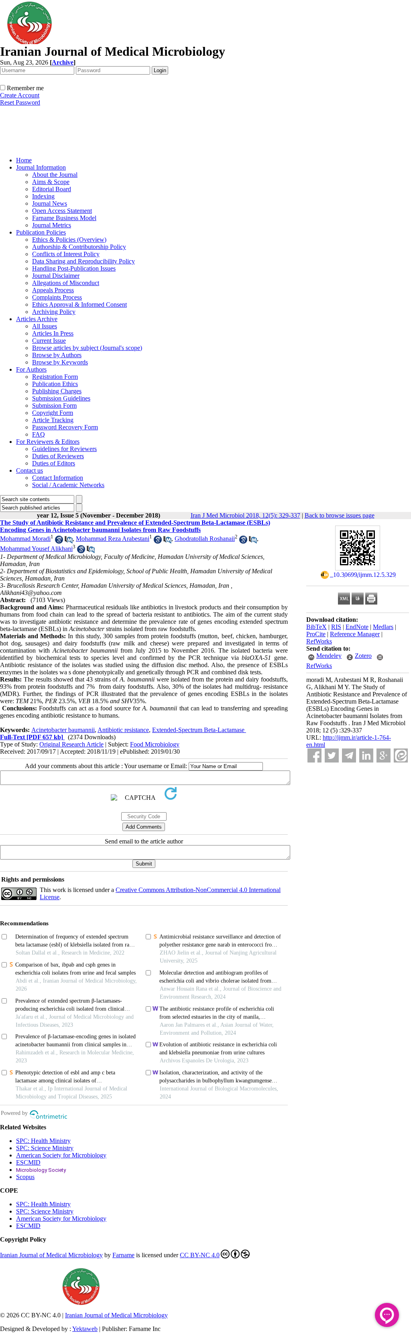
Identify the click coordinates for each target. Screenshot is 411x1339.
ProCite (316, 634)
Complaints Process (57, 297)
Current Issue (49, 340)
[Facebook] (314, 755)
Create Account (19, 95)
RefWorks (319, 641)
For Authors (31, 369)
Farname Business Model (64, 217)
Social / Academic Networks (68, 484)
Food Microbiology (154, 744)
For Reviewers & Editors (47, 441)
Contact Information (57, 477)
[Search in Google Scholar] (59, 541)
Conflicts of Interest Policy (66, 254)
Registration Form (55, 376)
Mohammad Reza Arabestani (112, 538)
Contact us (29, 470)
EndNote (357, 626)
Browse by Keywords (60, 362)
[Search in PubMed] (69, 541)
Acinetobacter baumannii (63, 729)
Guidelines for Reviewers (64, 448)
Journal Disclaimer (55, 275)
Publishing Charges (56, 391)
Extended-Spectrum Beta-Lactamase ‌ (199, 729)
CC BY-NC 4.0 (200, 1255)
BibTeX (316, 626)
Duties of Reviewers (58, 456)
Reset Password (20, 102)
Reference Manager (355, 634)
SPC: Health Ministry (43, 1140)
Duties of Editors (53, 463)
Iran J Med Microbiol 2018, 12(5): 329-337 (245, 515)
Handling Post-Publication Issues (74, 268)
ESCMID (28, 1162)
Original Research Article (71, 744)
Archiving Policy (53, 311)
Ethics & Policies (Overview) (69, 239)
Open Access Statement (62, 210)
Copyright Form (52, 412)
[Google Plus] (383, 755)
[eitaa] (401, 755)
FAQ (38, 434)
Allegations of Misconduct (65, 282)
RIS (336, 626)
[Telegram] (349, 755)
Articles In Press (52, 333)
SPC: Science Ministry (44, 1148)
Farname (123, 1255)
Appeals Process (53, 290)
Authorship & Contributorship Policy (79, 246)
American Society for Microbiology (61, 1155)
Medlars (383, 626)
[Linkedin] (366, 755)
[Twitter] (332, 755)
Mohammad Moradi (25, 538)
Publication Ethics (55, 383)
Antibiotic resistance (123, 729)
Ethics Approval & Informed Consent (79, 304)
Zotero (363, 655)
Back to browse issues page (339, 515)
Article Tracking (52, 420)
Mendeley (329, 655)
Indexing (43, 196)
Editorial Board (51, 189)
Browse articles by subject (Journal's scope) (87, 347)
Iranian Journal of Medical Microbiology (51, 1255)
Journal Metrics (51, 225)
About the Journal (54, 174)
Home (24, 160)
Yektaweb (85, 1328)
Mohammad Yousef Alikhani (36, 548)
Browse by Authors (56, 355)
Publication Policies (41, 232)
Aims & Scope (50, 181)
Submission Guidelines (61, 398)
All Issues (44, 326)
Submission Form (54, 405)
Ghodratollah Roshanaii (205, 538)
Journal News (49, 203)
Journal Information (41, 167)
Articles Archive (36, 319)
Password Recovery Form (65, 427)
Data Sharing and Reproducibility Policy (83, 261)
